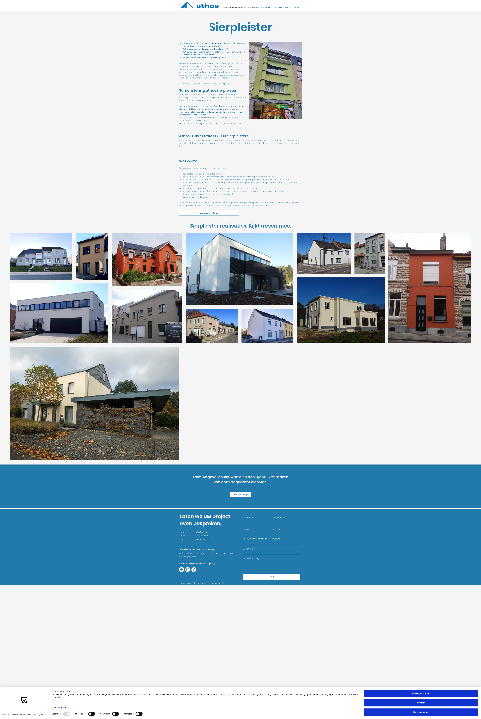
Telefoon (276, 530)
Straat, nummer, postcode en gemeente (261, 539)
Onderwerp (248, 549)
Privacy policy (185, 583)
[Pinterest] (181, 569)
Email (245, 530)
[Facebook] (193, 569)
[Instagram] (187, 569)
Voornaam (248, 518)
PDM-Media (218, 583)
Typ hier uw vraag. (251, 558)
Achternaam (278, 518)
